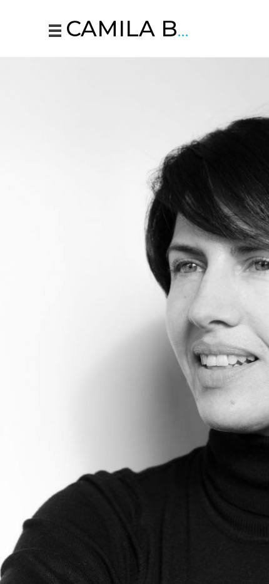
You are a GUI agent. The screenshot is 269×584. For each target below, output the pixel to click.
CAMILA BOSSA (153, 28)
